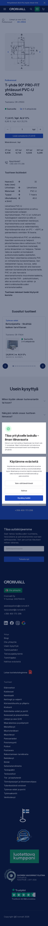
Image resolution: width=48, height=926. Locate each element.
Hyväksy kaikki (24, 498)
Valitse (24, 491)
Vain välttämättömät (24, 483)
